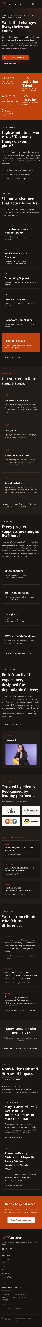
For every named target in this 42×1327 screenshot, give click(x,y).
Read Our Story (11, 64)
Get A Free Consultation (15, 57)
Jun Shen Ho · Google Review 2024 (18, 983)
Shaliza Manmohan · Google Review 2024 (20, 1010)
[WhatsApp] (7, 1249)
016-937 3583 (7, 1291)
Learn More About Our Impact (18, 653)
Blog (3, 1270)
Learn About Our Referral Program (21, 1048)
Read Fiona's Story (13, 724)
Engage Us (6, 1273)
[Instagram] (15, 1249)
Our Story (5, 1259)
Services (5, 1263)
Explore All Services (14, 358)
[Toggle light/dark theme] (33, 4)
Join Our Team (7, 1277)
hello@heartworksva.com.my (12, 1287)
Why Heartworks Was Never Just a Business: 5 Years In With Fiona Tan (21, 1112)
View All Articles (12, 1080)
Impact (4, 1266)
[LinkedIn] (11, 1249)
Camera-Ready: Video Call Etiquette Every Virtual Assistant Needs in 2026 (20, 1161)
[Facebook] (3, 1249)
